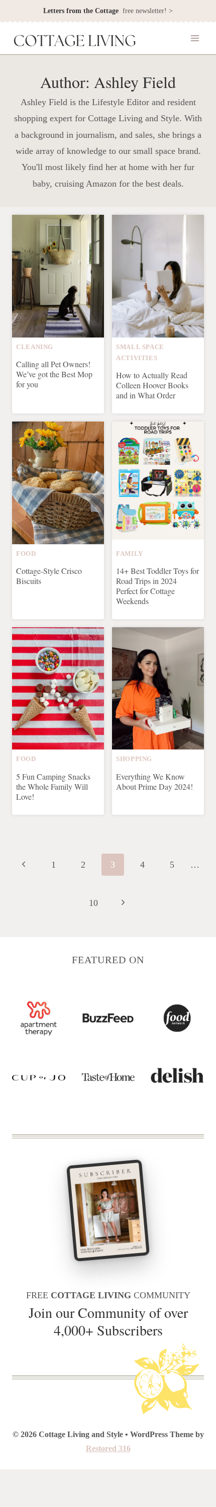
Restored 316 (108, 1448)
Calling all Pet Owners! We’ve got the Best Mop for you (54, 374)
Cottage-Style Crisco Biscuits (49, 575)
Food (26, 553)
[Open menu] (194, 38)
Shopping (134, 759)
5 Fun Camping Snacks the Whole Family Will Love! (53, 786)
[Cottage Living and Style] (75, 41)
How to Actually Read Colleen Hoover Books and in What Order (152, 385)
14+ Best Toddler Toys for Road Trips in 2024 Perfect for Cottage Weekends (157, 585)
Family (129, 553)
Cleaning (34, 347)
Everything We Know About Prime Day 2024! (154, 781)
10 (93, 903)
